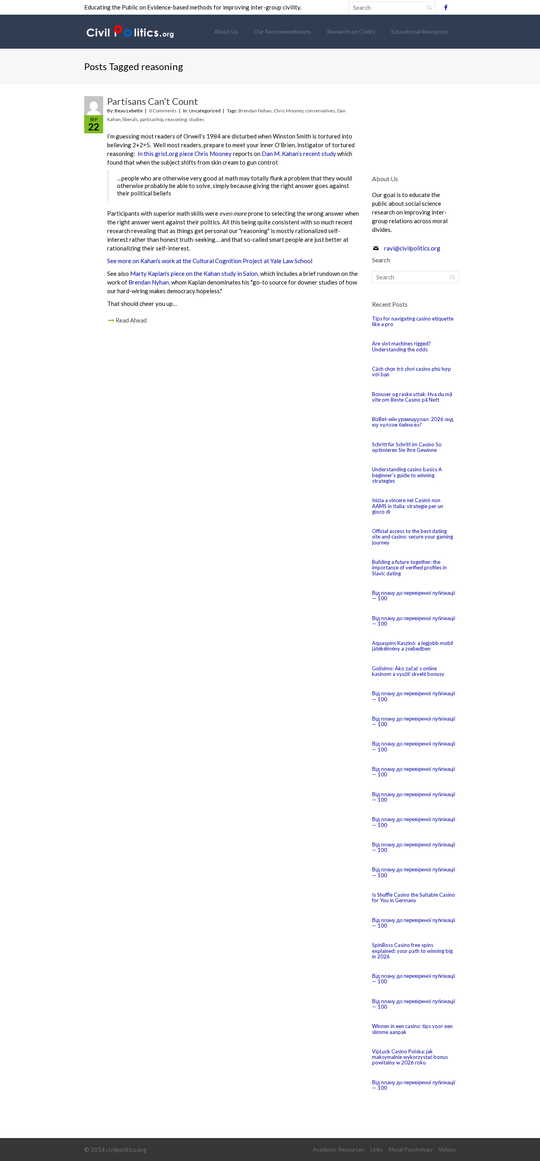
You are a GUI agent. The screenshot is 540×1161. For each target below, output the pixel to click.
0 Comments (163, 111)
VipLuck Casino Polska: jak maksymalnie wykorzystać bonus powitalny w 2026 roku (410, 1057)
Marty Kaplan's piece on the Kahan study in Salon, (194, 273)
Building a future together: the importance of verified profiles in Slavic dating (409, 568)
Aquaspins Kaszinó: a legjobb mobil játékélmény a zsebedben (412, 646)
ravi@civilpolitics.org (412, 248)
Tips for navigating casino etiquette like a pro (412, 321)
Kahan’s (292, 153)
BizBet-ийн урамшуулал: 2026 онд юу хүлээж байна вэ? (412, 422)
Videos (447, 1149)
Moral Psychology (410, 1149)
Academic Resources (338, 1149)
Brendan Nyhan (255, 111)
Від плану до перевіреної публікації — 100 (413, 595)
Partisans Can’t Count (152, 101)
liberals (130, 119)
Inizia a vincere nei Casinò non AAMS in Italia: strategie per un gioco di (407, 506)
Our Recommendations (282, 31)
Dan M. (272, 153)
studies (196, 119)
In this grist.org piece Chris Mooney (185, 153)
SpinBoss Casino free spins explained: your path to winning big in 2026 (412, 951)
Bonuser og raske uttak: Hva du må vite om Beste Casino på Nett (412, 397)
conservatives (320, 111)
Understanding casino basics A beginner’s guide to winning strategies (407, 475)
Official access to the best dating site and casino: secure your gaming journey (412, 537)
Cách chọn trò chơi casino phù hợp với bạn (411, 372)
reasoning (176, 119)
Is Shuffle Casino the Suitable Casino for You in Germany (413, 897)
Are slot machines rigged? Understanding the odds (401, 346)
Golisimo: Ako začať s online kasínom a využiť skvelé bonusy (408, 671)
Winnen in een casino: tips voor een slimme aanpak (412, 1029)
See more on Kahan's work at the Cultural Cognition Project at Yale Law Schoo (209, 260)
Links (376, 1149)
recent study (319, 153)
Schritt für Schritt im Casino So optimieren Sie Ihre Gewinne (407, 447)
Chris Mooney (288, 111)
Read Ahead (131, 320)
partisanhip (151, 119)
